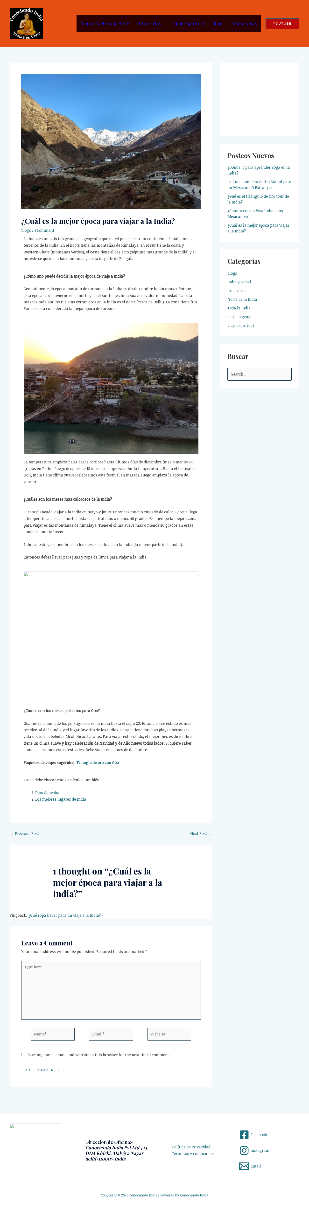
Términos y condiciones (193, 1153)
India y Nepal (239, 282)
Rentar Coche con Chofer (105, 23)
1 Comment (44, 230)
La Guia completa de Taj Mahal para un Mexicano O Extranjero (259, 184)
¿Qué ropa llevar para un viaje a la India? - (66, 915)
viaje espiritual (240, 325)
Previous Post (24, 833)
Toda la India (239, 308)
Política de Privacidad (191, 1147)
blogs (26, 230)
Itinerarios (150, 23)
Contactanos (244, 23)
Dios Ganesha (47, 792)
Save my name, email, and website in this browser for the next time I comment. (99, 1054)
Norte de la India (242, 299)
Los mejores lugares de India (60, 799)
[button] (282, 23)
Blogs (218, 23)
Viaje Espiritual (188, 23)
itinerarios (236, 290)
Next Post (201, 833)
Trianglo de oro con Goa (98, 762)
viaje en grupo (240, 316)
